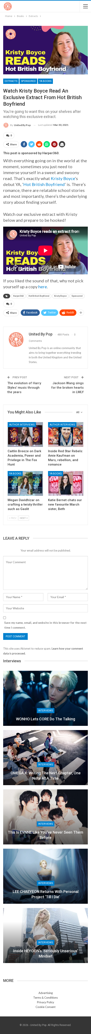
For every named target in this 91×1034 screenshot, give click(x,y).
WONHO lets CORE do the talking (45, 719)
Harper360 (18, 296)
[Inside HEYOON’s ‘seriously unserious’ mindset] (45, 935)
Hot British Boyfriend (44, 184)
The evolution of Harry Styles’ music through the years (24, 387)
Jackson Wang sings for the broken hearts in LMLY (67, 387)
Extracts (11, 81)
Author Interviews (21, 424)
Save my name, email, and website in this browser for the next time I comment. (45, 625)
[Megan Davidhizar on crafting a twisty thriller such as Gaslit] (25, 483)
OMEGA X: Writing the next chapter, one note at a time (46, 775)
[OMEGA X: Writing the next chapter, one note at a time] (45, 757)
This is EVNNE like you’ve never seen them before (45, 835)
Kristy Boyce (63, 178)
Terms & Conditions (45, 997)
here (42, 286)
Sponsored (28, 81)
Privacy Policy (45, 1002)
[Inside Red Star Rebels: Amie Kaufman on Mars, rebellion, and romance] (65, 434)
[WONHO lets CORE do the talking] (45, 698)
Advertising (46, 993)
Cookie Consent (45, 1007)
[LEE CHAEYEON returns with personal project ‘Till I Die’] (45, 876)
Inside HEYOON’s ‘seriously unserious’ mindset (45, 953)
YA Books (45, 81)
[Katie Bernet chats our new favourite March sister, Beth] (65, 483)
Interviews (45, 710)
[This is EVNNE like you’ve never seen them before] (45, 817)
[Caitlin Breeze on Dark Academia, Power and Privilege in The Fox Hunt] (25, 434)
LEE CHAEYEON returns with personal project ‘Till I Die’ (46, 894)
